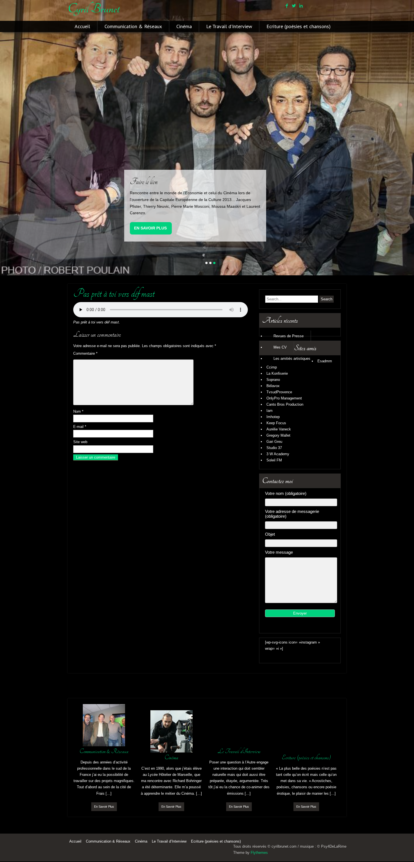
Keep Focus (276, 423)
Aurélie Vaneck (278, 429)
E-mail (79, 427)
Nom (78, 411)
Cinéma (184, 26)
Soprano (273, 380)
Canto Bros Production (284, 404)
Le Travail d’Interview (229, 26)
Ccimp (271, 367)
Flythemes (259, 852)
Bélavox (273, 386)
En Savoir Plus (150, 228)
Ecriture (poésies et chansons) (298, 26)
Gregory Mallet (278, 435)
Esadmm (324, 361)
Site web (80, 442)
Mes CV (280, 347)
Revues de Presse (288, 336)
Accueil (82, 26)
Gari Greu (274, 441)
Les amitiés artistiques (291, 358)
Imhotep (273, 417)
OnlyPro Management (284, 398)
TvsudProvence (279, 392)
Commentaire (85, 353)
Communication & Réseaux (133, 26)
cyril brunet (93, 8)
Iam (269, 410)
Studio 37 (274, 448)
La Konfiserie (277, 373)
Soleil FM (274, 460)
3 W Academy (277, 454)
